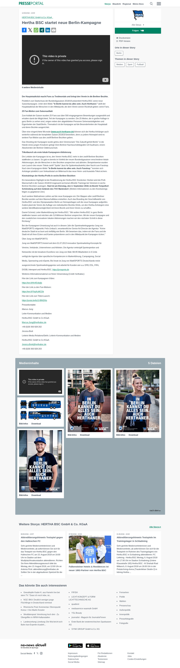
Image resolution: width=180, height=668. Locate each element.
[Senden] (53, 30)
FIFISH (75, 592)
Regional (127, 4)
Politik (122, 597)
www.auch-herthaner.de (62, 132)
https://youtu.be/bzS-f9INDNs (34, 300)
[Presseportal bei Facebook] (33, 653)
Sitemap (101, 662)
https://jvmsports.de (60, 270)
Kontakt (130, 653)
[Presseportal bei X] (37, 653)
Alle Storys (137, 25)
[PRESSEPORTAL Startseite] (31, 3)
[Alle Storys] (138, 20)
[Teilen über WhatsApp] (36, 30)
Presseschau (125, 606)
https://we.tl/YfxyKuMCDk (33, 292)
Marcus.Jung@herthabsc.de (34, 322)
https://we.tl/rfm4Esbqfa (32, 283)
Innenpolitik (124, 614)
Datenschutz (73, 659)
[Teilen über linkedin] (47, 30)
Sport (130, 64)
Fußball (140, 64)
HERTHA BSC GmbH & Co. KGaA (37, 17)
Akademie (102, 656)
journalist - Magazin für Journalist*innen (89, 617)
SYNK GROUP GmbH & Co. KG (86, 629)
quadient (75, 604)
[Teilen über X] (30, 30)
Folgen (135, 31)
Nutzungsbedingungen (78, 656)
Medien (119, 64)
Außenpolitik (124, 610)
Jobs (129, 656)
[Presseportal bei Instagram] (40, 653)
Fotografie (123, 623)
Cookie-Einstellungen (136, 659)
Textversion (103, 659)
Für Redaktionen (105, 653)
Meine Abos (138, 4)
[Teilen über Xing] (42, 30)
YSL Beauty (77, 613)
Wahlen (122, 601)
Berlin (119, 53)
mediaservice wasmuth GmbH (85, 608)
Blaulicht (117, 4)
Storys (108, 4)
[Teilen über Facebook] (24, 30)
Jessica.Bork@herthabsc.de (34, 344)
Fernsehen (124, 592)
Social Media (73, 662)
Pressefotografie (126, 619)
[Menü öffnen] (159, 3)
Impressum (73, 653)
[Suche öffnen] (151, 3)
